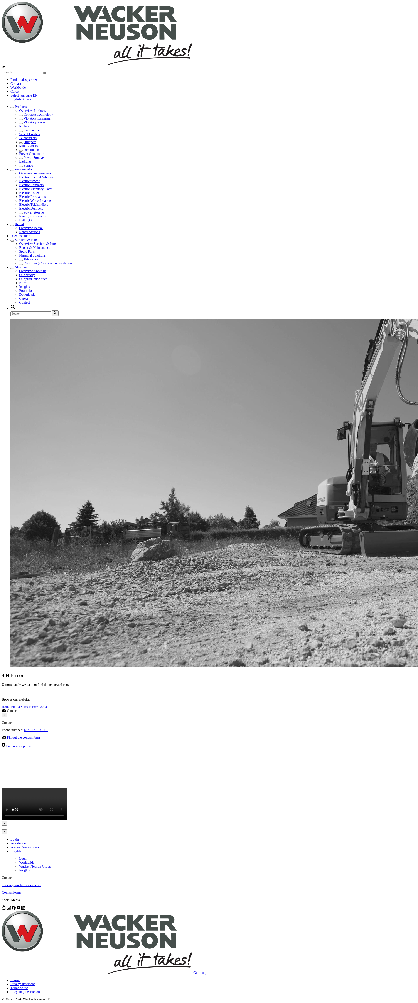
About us (21, 267)
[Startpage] (97, 64)
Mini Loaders (28, 146)
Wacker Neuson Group (26, 847)
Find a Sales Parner (25, 707)
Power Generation (31, 153)
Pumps (28, 165)
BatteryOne (27, 220)
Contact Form (12, 892)
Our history (27, 275)
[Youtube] (19, 908)
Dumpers (30, 142)
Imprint (15, 980)
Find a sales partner (23, 80)
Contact (15, 83)
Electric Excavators (32, 197)
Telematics (31, 259)
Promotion (26, 290)
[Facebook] (14, 908)
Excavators (31, 130)
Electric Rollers (29, 193)
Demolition (31, 150)
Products (21, 106)
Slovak (26, 99)
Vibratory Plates (35, 122)
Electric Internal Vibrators (36, 177)
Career (15, 91)
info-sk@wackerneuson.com (21, 885)
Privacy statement (22, 984)
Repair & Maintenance (34, 247)
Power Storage (34, 157)
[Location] (4, 908)
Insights (24, 287)
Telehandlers (28, 138)
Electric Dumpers (31, 208)
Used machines (20, 236)
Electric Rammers (31, 185)
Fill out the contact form (23, 737)
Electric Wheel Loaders (35, 200)
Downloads (27, 294)
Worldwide (18, 87)
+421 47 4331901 (36, 730)
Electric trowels (29, 181)
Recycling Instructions (25, 992)
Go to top (199, 973)
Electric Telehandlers (33, 204)
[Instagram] (9, 908)
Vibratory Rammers (37, 118)
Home (6, 707)
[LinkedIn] (23, 908)
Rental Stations (29, 232)
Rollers (24, 126)
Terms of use (19, 988)
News (23, 283)
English (16, 99)
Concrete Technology (38, 114)
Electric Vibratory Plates (35, 189)
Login (14, 839)
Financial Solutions (32, 255)
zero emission (24, 169)
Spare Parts (27, 251)
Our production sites (33, 279)
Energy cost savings (33, 216)
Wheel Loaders (29, 134)
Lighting (25, 161)
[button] (24, 95)
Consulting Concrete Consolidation (48, 263)
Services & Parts (26, 240)
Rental (19, 224)
